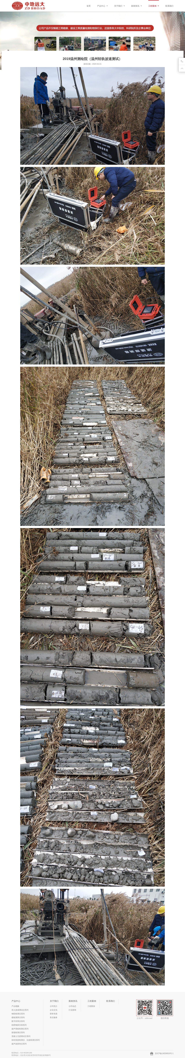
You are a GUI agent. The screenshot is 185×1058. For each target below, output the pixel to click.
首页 (89, 6)
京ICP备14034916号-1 (163, 1053)
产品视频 (15, 1006)
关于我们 (118, 6)
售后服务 (53, 1017)
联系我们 (169, 6)
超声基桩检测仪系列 (20, 1029)
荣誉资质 (53, 1014)
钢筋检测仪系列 (18, 1014)
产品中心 (101, 6)
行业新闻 (72, 1010)
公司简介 (53, 1006)
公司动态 (72, 1006)
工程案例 (152, 6)
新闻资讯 (135, 6)
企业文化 (53, 1010)
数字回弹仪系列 (18, 1021)
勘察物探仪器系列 (19, 1025)
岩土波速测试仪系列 (20, 1010)
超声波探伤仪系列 (19, 1044)
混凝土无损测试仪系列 (21, 1036)
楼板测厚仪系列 (18, 1017)
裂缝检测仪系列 (18, 1032)
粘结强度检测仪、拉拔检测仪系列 (26, 1040)
